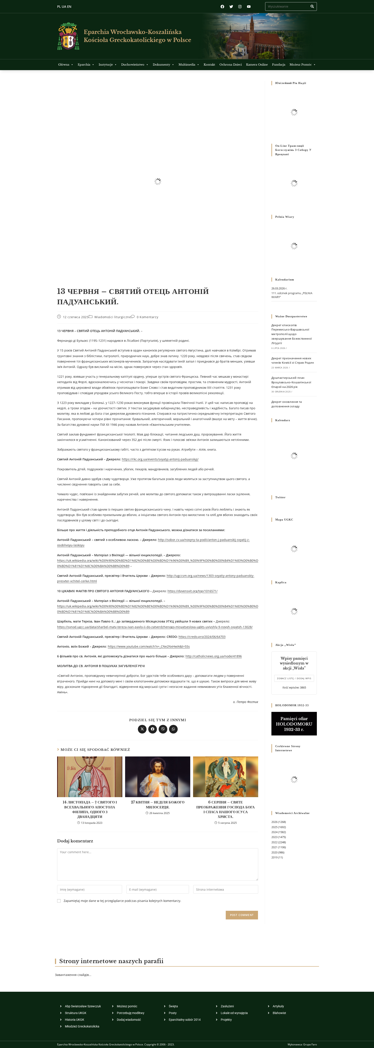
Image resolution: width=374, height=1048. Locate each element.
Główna (63, 64)
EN (69, 6)
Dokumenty (161, 64)
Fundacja (278, 64)
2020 (274, 852)
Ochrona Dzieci (230, 64)
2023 (274, 837)
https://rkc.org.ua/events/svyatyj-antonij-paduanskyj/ (160, 459)
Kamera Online (257, 64)
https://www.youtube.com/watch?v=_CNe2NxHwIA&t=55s (149, 646)
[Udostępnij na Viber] (163, 729)
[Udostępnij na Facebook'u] (152, 729)
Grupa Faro (310, 1044)
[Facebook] (222, 6)
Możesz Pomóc (301, 64)
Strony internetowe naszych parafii (111, 961)
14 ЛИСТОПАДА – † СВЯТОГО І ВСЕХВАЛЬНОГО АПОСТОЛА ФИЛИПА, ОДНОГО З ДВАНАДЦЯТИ (90, 809)
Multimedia (187, 64)
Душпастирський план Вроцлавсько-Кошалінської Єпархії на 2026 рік (291, 382)
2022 (274, 842)
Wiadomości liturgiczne (112, 317)
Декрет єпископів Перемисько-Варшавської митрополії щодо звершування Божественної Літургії (291, 334)
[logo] (68, 36)
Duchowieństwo (132, 64)
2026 (274, 822)
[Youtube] (248, 6)
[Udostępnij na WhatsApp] (173, 729)
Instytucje (106, 64)
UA (64, 6)
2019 (274, 857)
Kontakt (209, 64)
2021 (274, 847)
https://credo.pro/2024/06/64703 (202, 637)
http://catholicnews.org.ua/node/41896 (213, 656)
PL (59, 6)
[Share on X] (142, 729)
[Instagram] (240, 6)
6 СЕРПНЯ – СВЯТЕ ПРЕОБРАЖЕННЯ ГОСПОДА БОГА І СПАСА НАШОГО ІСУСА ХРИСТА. (225, 809)
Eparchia (84, 64)
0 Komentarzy (147, 317)
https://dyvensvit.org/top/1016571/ (193, 591)
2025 (274, 827)
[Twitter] (231, 6)
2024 (274, 832)
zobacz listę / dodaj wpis (294, 678)
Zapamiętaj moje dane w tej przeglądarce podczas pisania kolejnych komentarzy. (122, 901)
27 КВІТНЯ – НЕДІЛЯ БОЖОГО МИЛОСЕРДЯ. (157, 804)
